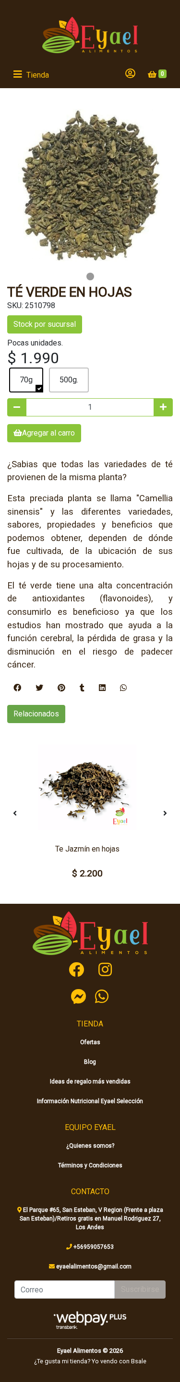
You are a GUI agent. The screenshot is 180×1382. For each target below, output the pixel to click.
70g (26, 379)
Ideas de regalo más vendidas (90, 1081)
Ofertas (90, 1042)
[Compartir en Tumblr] (82, 688)
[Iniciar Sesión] (130, 74)
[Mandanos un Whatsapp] (101, 996)
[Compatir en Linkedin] (102, 688)
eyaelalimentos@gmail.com (93, 1266)
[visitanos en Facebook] (76, 970)
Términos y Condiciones (90, 1165)
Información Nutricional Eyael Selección (90, 1101)
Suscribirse (140, 1289)
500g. (69, 379)
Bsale (138, 1361)
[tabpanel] (90, 186)
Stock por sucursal (44, 324)
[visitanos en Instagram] (105, 970)
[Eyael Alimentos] (90, 35)
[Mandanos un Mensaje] (78, 996)
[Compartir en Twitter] (39, 688)
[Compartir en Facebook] (17, 688)
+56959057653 (93, 1247)
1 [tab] (90, 276)
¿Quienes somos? (90, 1145)
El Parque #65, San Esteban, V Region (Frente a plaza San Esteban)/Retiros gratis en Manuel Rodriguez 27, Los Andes (91, 1219)
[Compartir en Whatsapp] (123, 688)
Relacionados (36, 713)
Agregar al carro (48, 433)
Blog (90, 1062)
